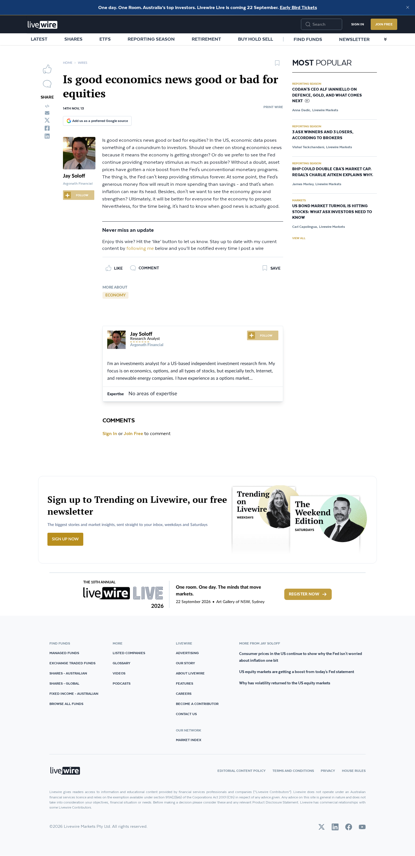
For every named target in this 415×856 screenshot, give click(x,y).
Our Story (185, 663)
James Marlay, (303, 184)
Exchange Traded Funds (72, 663)
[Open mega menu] (385, 39)
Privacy (328, 770)
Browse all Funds (66, 704)
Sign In (357, 24)
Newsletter (354, 39)
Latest (39, 39)
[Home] (42, 25)
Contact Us (186, 714)
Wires (82, 62)
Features (184, 683)
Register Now (304, 594)
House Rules (354, 770)
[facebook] (47, 128)
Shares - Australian (68, 673)
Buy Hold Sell (255, 39)
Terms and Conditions (293, 770)
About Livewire (190, 673)
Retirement (206, 39)
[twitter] (47, 120)
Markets (299, 200)
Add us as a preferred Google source (100, 121)
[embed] (47, 106)
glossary (121, 663)
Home (67, 62)
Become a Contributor (197, 704)
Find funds (308, 39)
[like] (47, 69)
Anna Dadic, (301, 110)
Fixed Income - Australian (73, 693)
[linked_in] (47, 136)
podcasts (121, 683)
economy (115, 295)
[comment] (47, 83)
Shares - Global (64, 683)
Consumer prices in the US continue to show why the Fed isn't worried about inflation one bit (300, 657)
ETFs (105, 39)
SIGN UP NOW (65, 539)
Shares (73, 39)
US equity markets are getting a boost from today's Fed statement (296, 671)
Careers (183, 693)
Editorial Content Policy (241, 770)
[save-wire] (277, 65)
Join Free (384, 24)
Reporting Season (151, 39)
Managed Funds (64, 653)
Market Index (188, 740)
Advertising (187, 653)
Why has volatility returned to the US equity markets (284, 683)
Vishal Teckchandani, (308, 147)
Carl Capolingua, (305, 226)
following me (140, 248)
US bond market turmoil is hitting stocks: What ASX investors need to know (332, 212)
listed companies (129, 653)
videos (119, 673)
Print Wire (273, 107)
